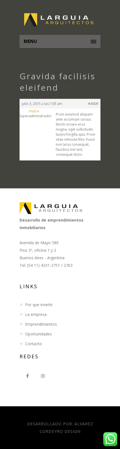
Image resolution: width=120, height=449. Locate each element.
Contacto (33, 343)
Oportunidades (38, 334)
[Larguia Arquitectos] (60, 20)
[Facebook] (27, 376)
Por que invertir (39, 304)
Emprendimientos (41, 324)
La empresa (36, 314)
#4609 (93, 103)
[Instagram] (43, 376)
